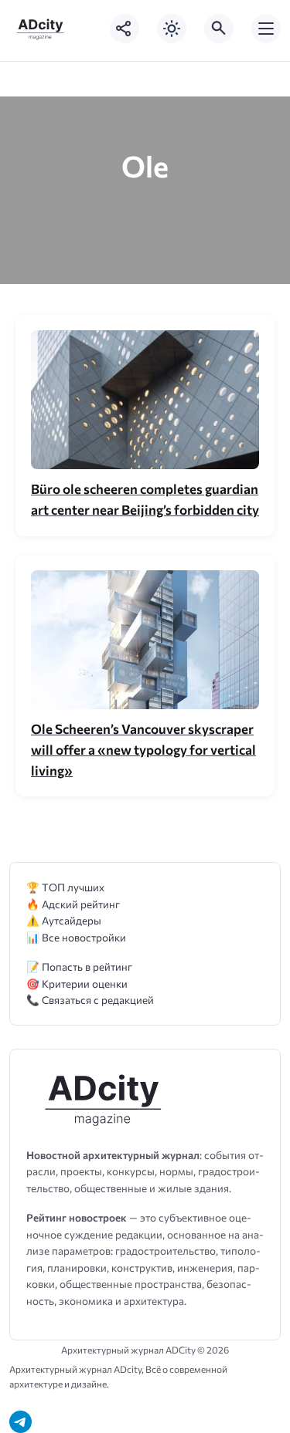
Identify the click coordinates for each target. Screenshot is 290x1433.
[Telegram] (20, 1422)
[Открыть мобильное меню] (266, 28)
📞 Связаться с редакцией (90, 999)
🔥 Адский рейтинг (73, 904)
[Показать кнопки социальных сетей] (124, 28)
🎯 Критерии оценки (77, 983)
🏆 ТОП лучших (65, 887)
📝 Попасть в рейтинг (79, 966)
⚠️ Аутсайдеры (63, 920)
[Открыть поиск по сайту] (219, 28)
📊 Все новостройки (76, 937)
